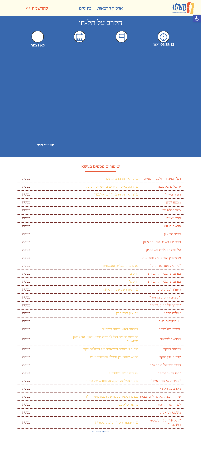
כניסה (26, 179)
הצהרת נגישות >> (100, 431)
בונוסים (85, 8)
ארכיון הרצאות (110, 8)
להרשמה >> (36, 8)
